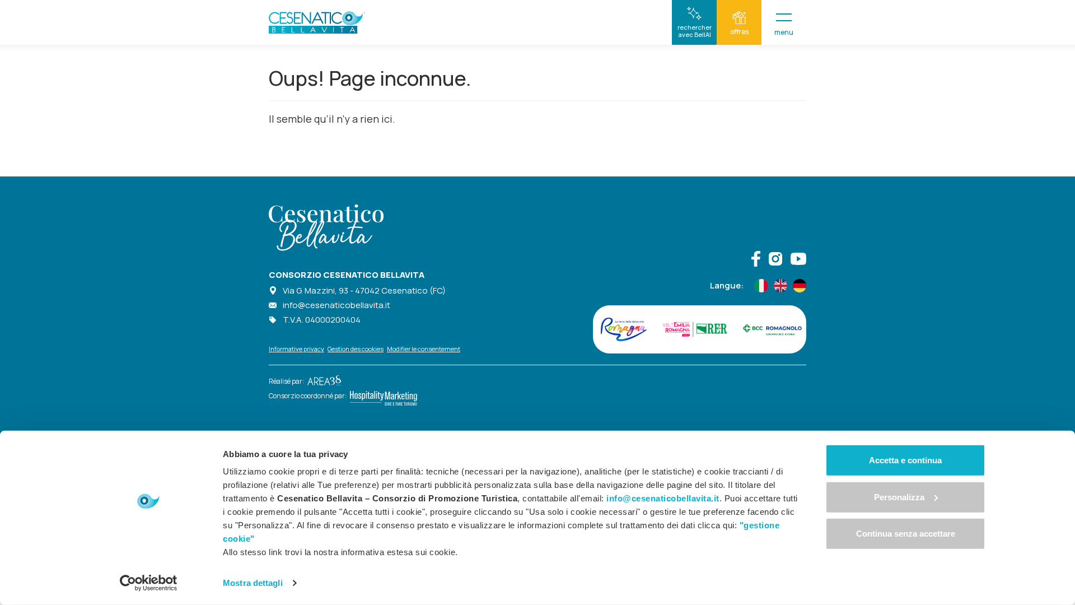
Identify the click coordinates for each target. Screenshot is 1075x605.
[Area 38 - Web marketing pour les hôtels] (322, 381)
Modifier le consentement (423, 349)
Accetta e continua (905, 460)
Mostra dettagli (253, 583)
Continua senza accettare (905, 533)
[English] (780, 285)
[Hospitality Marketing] (382, 396)
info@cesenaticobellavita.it (336, 305)
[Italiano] (761, 285)
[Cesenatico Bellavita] (317, 22)
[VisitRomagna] (624, 329)
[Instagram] (775, 260)
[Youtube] (798, 260)
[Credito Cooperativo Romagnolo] (772, 329)
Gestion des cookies (356, 349)
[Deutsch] (799, 285)
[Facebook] (755, 260)
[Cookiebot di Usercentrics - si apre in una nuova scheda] (149, 583)
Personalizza (899, 496)
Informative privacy (296, 349)
